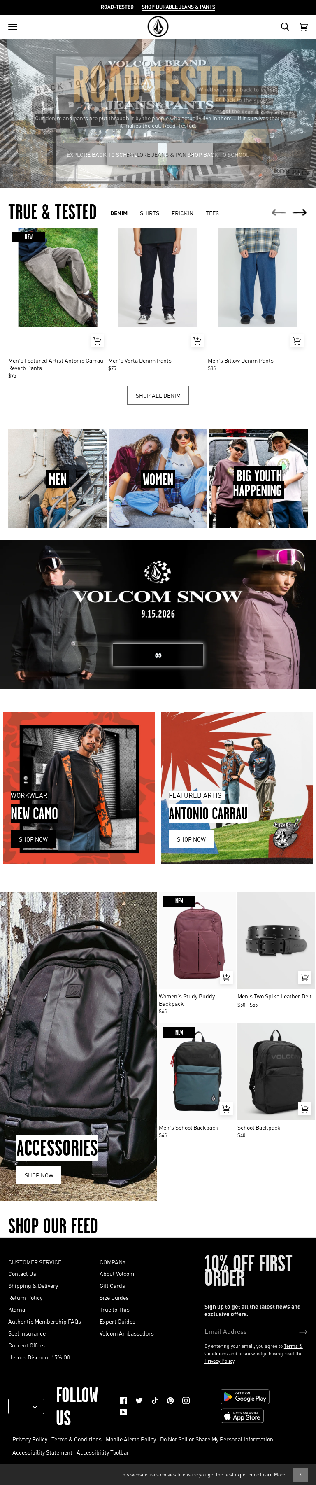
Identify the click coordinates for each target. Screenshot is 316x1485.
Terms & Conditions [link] (76, 1439)
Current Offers (26, 1345)
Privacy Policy (219, 1361)
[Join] (297, 1331)
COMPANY (112, 1262)
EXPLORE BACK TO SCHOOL (102, 154)
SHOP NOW (39, 1175)
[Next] (300, 213)
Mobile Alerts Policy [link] (131, 1439)
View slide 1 (294, 174)
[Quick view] (97, 340)
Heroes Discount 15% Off (39, 1357)
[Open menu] (12, 27)
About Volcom (117, 1273)
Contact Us (22, 1273)
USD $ (23, 1406)
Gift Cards (112, 1285)
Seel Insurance (27, 1333)
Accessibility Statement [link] (42, 1452)
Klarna (16, 1309)
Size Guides (114, 1297)
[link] (123, 1400)
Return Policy (25, 1297)
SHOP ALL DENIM (158, 395)
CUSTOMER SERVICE (34, 1262)
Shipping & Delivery (33, 1285)
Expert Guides (117, 1321)
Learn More (272, 1474)
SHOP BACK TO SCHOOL (218, 154)
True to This (115, 1309)
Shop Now (33, 839)
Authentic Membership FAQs (44, 1321)
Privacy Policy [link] (29, 1439)
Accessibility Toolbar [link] (103, 1452)
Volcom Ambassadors (127, 1333)
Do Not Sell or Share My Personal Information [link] (216, 1439)
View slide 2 (299, 174)
